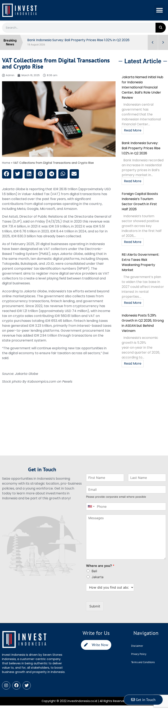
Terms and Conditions (143, 662)
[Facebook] (16, 685)
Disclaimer (137, 646)
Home (6, 163)
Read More (132, 130)
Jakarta (97, 577)
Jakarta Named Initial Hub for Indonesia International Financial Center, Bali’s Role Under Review (142, 87)
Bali (94, 571)
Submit (94, 606)
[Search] (161, 28)
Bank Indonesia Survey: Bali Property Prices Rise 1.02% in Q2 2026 (141, 148)
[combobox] (91, 506)
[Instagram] (6, 685)
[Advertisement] (59, 427)
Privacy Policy (138, 654)
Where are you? (100, 566)
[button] (159, 10)
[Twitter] (27, 685)
